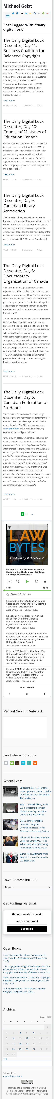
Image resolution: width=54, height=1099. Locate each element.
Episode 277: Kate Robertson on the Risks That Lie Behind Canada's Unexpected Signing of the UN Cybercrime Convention (24, 620)
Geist (17, 6)
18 (20, 1043)
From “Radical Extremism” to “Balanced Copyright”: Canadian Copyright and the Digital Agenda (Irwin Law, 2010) (27, 980)
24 (13, 1049)
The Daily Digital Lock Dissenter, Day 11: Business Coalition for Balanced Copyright (24, 48)
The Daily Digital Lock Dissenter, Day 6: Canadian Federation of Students (25, 399)
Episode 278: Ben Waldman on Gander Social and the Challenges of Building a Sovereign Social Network (26, 604)
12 (27, 1038)
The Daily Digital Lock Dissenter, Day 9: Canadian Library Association (23, 203)
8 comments (27, 250)
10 (13, 1038)
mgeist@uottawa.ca (12, 1076)
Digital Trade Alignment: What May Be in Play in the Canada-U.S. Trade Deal (34, 857)
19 (27, 1043)
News (39, 105)
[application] (27, 556)
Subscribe (27, 928)
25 (20, 1049)
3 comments (27, 105)
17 (13, 1043)
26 (27, 1049)
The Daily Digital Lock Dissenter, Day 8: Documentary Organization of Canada (25, 273)
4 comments (27, 376)
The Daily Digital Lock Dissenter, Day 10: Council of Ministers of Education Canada (24, 129)
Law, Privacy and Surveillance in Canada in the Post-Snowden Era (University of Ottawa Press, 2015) (25, 958)
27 (34, 1049)
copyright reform (11, 428)
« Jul (5, 1058)
